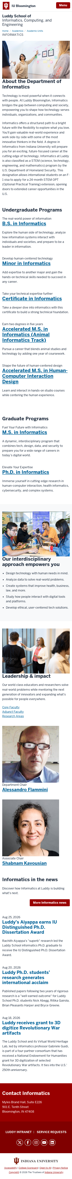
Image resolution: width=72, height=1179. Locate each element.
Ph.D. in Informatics (25, 472)
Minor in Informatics (26, 263)
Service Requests (51, 1132)
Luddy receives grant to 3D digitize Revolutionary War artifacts (31, 1028)
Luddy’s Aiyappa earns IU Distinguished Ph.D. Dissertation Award (29, 927)
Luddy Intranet (19, 1132)
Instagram (36, 1142)
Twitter (19, 1142)
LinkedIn (52, 1142)
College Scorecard (28, 1167)
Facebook (28, 1142)
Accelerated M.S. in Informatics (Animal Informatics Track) (26, 334)
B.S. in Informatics (24, 223)
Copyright (14, 1172)
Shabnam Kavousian (24, 863)
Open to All (45, 1167)
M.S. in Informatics (24, 432)
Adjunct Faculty (13, 712)
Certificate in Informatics (32, 298)
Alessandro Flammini (25, 789)
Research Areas (13, 716)
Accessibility (10, 1167)
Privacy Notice (60, 1167)
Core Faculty (11, 707)
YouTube (44, 1142)
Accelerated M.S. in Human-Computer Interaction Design (35, 376)
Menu (63, 5)
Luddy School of (27, 20)
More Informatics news (49, 903)
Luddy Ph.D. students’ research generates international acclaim (26, 977)
